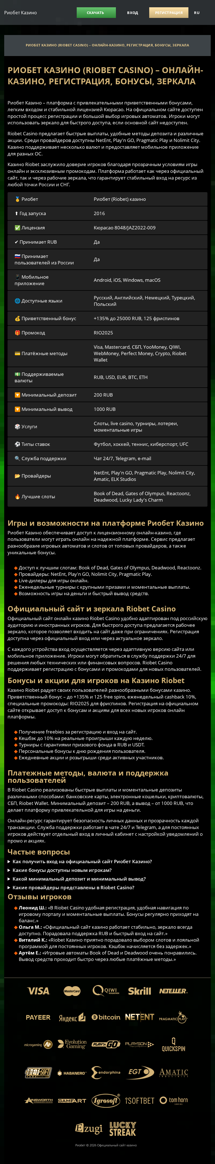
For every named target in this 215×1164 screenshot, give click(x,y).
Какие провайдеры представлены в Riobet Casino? (73, 887)
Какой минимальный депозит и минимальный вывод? (79, 879)
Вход (132, 12)
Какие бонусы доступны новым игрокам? (62, 870)
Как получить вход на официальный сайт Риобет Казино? (82, 861)
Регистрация (169, 12)
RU (197, 12)
